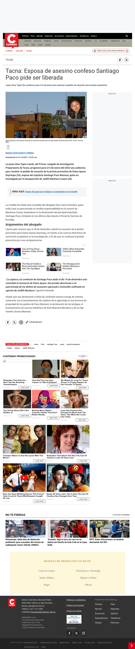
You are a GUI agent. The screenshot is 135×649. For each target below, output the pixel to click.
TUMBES (48, 45)
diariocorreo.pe (105, 642)
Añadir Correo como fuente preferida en (111, 51)
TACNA (40, 45)
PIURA (27, 45)
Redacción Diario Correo (20, 153)
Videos (94, 36)
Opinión (114, 613)
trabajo (9, 348)
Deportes (49, 36)
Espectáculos (72, 36)
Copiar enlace (35, 322)
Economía (59, 36)
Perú (33, 36)
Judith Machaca (28, 348)
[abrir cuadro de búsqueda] (126, 36)
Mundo (40, 36)
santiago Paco (52, 344)
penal (62, 344)
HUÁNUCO (88, 41)
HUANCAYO (78, 41)
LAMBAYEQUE (115, 41)
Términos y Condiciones (76, 600)
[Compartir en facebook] (120, 60)
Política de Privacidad (75, 605)
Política (25, 36)
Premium (115, 622)
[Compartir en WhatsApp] (21, 322)
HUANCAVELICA (66, 41)
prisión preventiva (73, 344)
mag (43, 647)
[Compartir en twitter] (126, 60)
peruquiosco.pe (31, 647)
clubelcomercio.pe (48, 642)
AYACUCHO (37, 41)
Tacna (9, 59)
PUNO (33, 45)
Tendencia (84, 36)
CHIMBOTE (47, 41)
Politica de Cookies (74, 611)
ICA (96, 41)
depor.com (77, 642)
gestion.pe (64, 642)
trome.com (90, 642)
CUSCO (56, 41)
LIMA (124, 41)
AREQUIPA (28, 41)
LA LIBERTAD (104, 41)
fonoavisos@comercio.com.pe (43, 612)
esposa (17, 348)
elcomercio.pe (30, 642)
